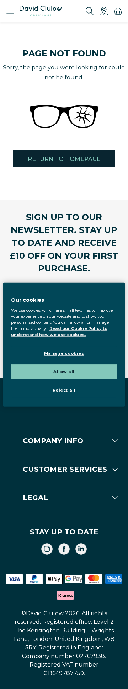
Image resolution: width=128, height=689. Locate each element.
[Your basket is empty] (118, 11)
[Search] (89, 11)
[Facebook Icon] (64, 549)
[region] (64, 345)
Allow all (64, 371)
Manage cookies (64, 353)
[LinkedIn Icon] (81, 549)
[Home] (41, 11)
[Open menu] (10, 11)
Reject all (64, 389)
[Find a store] (104, 11)
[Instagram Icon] (47, 549)
